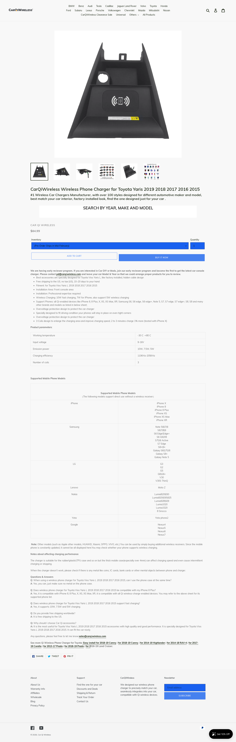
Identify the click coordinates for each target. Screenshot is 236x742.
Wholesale (36, 697)
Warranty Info (38, 688)
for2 (88, 646)
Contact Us (82, 701)
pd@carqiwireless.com (68, 274)
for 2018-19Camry (106, 642)
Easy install (89, 642)
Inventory (36, 239)
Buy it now (161, 257)
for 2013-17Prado (53, 646)
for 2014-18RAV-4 (177, 642)
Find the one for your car (89, 684)
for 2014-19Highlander (152, 642)
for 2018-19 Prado (74, 646)
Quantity (194, 239)
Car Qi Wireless (44, 735)
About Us (35, 684)
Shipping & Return (86, 693)
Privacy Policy (37, 705)
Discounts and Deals (87, 688)
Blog (33, 701)
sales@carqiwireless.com (92, 636)
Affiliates (35, 693)
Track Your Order (85, 697)
